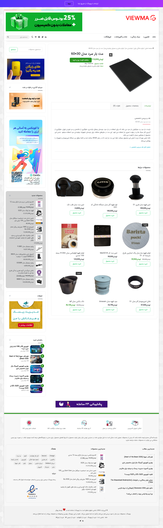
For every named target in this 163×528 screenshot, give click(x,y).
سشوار (30, 463)
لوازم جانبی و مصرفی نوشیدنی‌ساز (114, 48)
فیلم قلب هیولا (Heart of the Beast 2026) (18, 357)
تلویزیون (23, 460)
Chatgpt (52, 456)
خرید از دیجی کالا (70, 517)
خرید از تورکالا (60, 517)
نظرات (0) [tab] (116, 105)
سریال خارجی (38, 463)
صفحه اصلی (148, 48)
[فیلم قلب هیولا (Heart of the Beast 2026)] (36, 359)
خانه (154, 36)
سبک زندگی (136, 36)
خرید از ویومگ (91, 517)
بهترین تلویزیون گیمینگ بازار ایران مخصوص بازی (19, 367)
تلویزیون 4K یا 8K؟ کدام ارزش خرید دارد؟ (19, 347)
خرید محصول (143, 213)
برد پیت (19, 456)
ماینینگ (47, 467)
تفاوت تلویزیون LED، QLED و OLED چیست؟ (19, 387)
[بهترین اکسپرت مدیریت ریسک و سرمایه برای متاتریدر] (36, 379)
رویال (57, 510)
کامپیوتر (40, 467)
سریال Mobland (50, 463)
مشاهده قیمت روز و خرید (81, 60)
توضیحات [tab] (147, 105)
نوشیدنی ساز (129, 48)
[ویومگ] (140, 18)
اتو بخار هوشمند (34, 456)
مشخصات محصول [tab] (132, 105)
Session (44, 456)
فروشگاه (108, 36)
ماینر (53, 467)
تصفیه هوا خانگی (34, 460)
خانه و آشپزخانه (121, 36)
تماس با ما (101, 517)
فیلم (24, 463)
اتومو (25, 456)
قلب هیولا (17, 463)
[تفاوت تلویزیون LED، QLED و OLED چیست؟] (36, 389)
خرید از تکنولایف (81, 517)
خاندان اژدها (14, 460)
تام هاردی (44, 460)
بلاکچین (52, 460)
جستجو (13, 49)
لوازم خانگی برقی (139, 48)
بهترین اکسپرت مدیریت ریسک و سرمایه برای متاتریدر (18, 377)
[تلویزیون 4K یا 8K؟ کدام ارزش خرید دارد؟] (36, 349)
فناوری (146, 36)
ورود (69, 3)
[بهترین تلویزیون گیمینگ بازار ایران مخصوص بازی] (36, 369)
